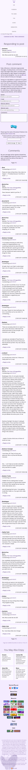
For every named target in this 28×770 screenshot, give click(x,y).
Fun (14, 18)
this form (14, 755)
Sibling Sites (13, 691)
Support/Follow (13, 685)
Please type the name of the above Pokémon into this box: (14, 132)
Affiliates (13, 698)
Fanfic (13, 721)
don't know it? (10, 133)
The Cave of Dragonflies (14, 188)
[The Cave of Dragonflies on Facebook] (15, 689)
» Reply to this (6, 178)
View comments (19, 36)
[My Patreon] (10, 689)
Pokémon (14, 9)
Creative (14, 31)
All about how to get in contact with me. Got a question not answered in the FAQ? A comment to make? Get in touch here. (21, 659)
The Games (14, 14)
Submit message (11, 143)
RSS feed (14, 768)
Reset (19, 143)
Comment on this (9, 36)
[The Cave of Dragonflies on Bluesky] (17, 689)
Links (13, 728)
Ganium (9, 50)
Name (3, 94)
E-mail (2, 99)
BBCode (24, 75)
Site (14, 5)
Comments (4, 112)
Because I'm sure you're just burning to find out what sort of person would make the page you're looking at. (6, 672)
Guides (14, 22)
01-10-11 (13, 52)
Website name (4, 108)
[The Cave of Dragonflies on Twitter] (12, 689)
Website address (5, 103)
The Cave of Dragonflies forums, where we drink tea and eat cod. (6, 657)
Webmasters (14, 27)
